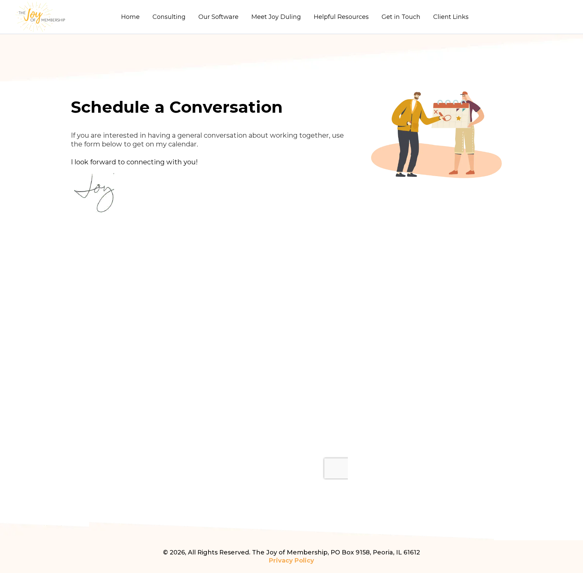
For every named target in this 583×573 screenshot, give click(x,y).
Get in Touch (401, 17)
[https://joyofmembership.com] (60, 17)
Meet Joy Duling (276, 17)
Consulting (169, 17)
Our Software (218, 17)
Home (130, 17)
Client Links (451, 17)
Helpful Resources (341, 17)
